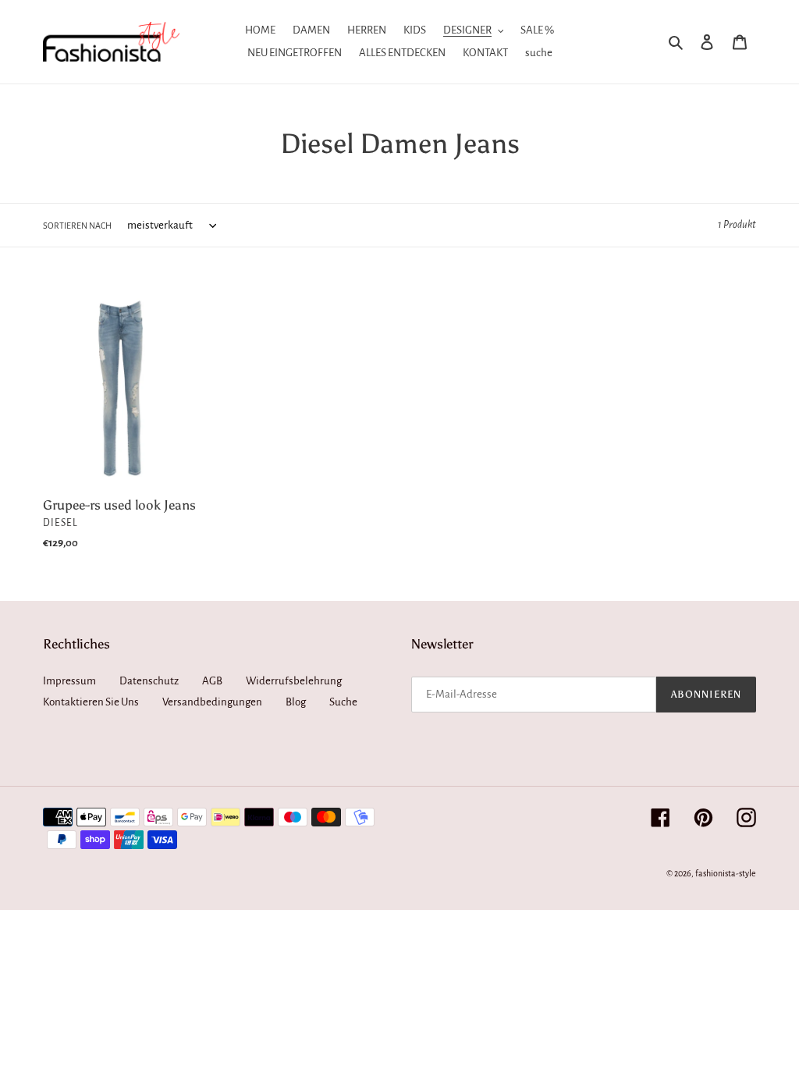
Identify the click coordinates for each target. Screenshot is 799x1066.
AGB (212, 681)
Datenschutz (149, 681)
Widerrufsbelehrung (294, 681)
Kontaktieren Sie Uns (91, 702)
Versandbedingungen (212, 702)
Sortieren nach (77, 225)
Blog (296, 702)
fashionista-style (725, 873)
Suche (343, 702)
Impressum (69, 681)
